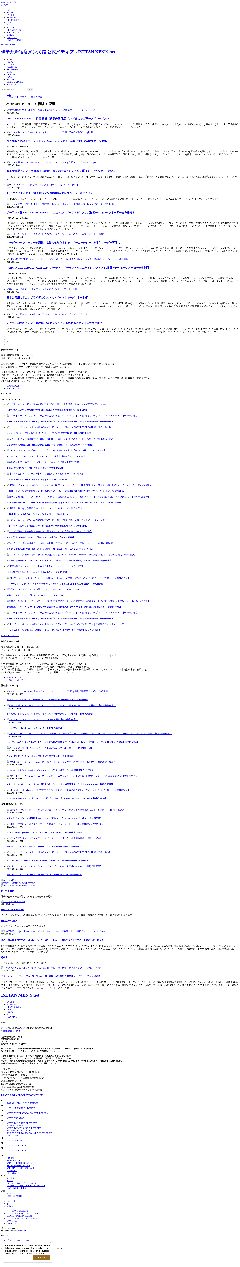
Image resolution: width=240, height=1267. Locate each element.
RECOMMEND (14, 20)
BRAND (11, 74)
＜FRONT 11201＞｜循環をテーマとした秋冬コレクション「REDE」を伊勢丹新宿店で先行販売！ (46, 832)
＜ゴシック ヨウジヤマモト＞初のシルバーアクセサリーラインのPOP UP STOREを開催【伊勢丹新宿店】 (49, 860)
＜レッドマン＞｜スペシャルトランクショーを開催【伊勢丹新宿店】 (35, 728)
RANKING (12, 27)
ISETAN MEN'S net (20, 994)
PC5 (9, 1193)
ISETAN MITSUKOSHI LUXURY (23, 1218)
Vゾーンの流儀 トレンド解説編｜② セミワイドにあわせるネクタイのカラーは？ (54, 322)
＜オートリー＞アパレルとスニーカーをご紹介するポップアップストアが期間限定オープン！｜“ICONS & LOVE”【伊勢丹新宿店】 (60, 784)
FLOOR (10, 77)
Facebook (11, 1201)
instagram (11, 1206)
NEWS (10, 12)
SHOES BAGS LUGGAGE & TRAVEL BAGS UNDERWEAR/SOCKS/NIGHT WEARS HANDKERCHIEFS (26, 1183)
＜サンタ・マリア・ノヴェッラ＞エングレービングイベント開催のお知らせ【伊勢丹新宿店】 (44, 875)
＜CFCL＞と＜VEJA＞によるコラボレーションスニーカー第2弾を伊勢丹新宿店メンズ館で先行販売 (47, 700)
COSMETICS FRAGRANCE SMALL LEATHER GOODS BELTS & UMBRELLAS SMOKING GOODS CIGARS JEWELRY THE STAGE (21, 1165)
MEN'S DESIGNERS (16, 1146)
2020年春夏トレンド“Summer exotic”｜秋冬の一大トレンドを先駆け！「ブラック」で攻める (61, 170)
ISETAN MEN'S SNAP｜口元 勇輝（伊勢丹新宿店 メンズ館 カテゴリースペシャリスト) (58, 118)
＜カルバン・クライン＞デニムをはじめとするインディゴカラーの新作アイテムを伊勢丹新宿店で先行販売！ (51, 770)
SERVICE (11, 35)
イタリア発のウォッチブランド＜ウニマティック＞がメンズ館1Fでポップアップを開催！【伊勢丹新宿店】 (50, 714)
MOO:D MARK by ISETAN (20, 1216)
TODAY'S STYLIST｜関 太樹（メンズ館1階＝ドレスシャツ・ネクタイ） (50, 193)
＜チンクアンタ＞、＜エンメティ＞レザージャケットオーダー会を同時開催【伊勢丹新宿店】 (44, 846)
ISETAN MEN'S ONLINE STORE (23, 1213)
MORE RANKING (10, 635)
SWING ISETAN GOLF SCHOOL (23, 1103)
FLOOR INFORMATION (30, 1095)
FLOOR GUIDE (14, 32)
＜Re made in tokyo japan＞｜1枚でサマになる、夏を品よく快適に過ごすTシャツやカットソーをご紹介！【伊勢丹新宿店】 (57, 798)
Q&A (9, 22)
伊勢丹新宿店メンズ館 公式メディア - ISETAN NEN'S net (58, 51)
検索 (30, 89)
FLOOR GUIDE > (15, 388)
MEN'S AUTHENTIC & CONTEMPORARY (27, 1113)
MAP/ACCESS (14, 386)
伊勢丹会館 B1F (14, 1196)
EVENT (10, 15)
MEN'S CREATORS (16, 1118)
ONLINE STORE (15, 40)
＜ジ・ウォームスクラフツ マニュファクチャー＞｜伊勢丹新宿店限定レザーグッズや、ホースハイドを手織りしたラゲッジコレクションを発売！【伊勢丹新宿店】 (73, 742)
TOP (9, 10)
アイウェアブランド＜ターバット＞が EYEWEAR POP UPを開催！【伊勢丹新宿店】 (41, 756)
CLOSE (4, 5)
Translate (22, 1230)
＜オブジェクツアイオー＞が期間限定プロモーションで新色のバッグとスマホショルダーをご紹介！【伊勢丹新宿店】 (54, 818)
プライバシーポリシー (18, 1240)
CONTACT (12, 37)
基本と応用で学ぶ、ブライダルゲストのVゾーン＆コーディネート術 (47, 297)
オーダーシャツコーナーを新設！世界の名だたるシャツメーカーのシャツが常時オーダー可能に (63, 242)
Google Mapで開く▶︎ (11, 1031)
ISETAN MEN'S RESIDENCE (21, 1108)
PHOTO (10, 25)
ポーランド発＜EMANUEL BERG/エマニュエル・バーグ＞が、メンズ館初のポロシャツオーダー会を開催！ (71, 212)
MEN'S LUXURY (15, 1141)
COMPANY (12, 1223)
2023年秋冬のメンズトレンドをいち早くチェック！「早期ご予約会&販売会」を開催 (57, 140)
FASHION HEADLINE (17, 1211)
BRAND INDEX (14, 30)
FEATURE (12, 17)
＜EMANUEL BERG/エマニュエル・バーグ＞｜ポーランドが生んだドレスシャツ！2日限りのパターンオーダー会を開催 (78, 267)
